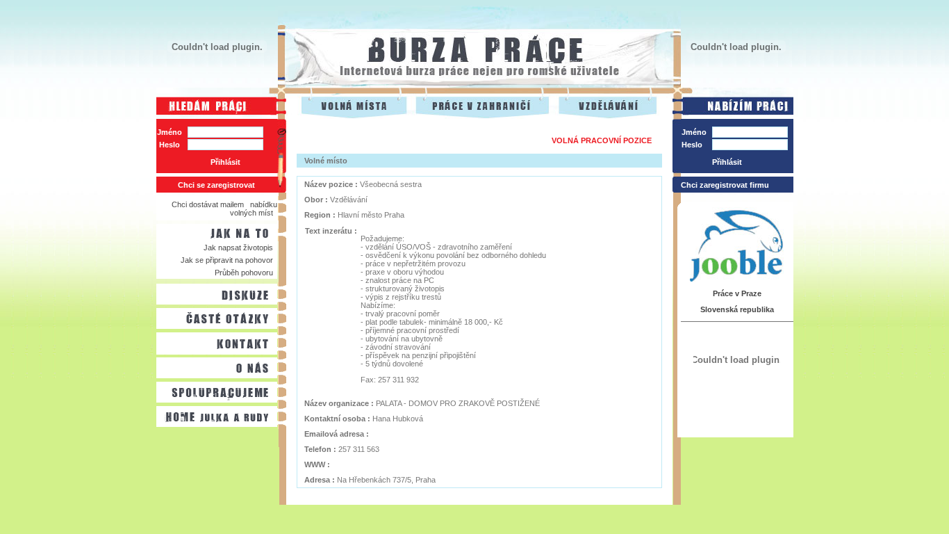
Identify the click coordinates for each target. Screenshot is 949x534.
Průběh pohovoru (244, 272)
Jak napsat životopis (238, 247)
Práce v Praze (737, 293)
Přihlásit (225, 162)
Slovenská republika (737, 309)
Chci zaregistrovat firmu (725, 185)
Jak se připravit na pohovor (227, 260)
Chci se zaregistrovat (216, 185)
